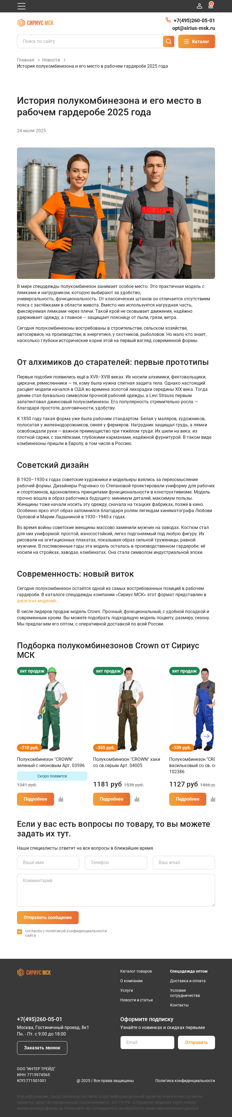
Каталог (200, 41)
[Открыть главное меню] (21, 6)
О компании (131, 981)
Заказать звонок (42, 1047)
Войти (199, 6)
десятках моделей (36, 600)
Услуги (126, 990)
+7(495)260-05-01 (194, 20)
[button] (25, 736)
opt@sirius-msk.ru (193, 28)
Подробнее (35, 799)
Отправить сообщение (48, 917)
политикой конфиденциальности (76, 931)
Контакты (179, 1005)
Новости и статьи (136, 1000)
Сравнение (211, 3)
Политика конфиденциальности (185, 1080)
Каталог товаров (136, 971)
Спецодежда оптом (189, 971)
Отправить (196, 1042)
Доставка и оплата (188, 981)
